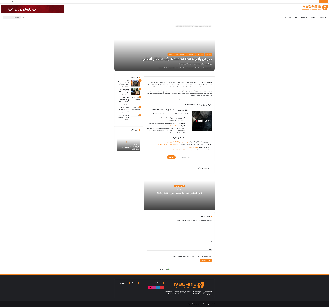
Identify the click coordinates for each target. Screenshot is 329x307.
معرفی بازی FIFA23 (192, 147)
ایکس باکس (208, 54)
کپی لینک (171, 157)
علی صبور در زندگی (207, 67)
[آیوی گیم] (315, 7)
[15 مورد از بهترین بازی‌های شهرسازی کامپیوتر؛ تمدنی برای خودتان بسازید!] (135, 100)
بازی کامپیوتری (199, 54)
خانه (210, 26)
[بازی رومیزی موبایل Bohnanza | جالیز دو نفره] (135, 109)
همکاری (4, 1)
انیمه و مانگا (288, 17)
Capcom (167, 125)
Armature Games (174, 125)
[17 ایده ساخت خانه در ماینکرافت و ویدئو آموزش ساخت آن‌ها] (135, 83)
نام (211, 242)
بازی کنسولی (191, 54)
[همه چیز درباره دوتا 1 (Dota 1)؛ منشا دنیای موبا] (135, 91)
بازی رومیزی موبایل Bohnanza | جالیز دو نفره (124, 109)
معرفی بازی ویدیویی (203, 26)
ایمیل (210, 249)
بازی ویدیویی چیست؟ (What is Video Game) (185, 149)
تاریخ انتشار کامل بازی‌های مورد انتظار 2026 (179, 192)
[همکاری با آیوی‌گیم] (164, 269)
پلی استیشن (183, 54)
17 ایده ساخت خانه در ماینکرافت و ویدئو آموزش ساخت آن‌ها (123, 82)
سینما (296, 17)
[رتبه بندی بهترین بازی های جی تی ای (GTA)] (135, 118)
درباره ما (14, 1)
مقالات (9, 1)
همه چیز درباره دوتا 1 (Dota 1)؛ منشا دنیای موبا (124, 91)
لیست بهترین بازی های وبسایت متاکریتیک (168, 144)
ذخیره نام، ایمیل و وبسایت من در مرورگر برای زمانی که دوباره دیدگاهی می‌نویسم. (192, 256)
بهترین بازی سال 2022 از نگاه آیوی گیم (177, 142)
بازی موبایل (304, 17)
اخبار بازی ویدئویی (179, 186)
